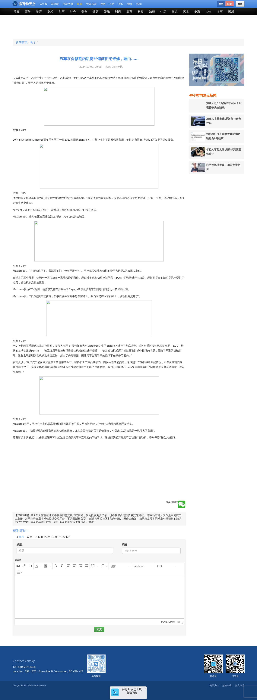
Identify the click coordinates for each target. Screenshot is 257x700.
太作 (21, 536)
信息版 (43, 3)
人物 (208, 11)
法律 (152, 11)
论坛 (121, 3)
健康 (96, 11)
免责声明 (239, 685)
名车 (220, 11)
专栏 (112, 3)
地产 (39, 11)
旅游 (175, 11)
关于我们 (214, 685)
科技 (141, 11)
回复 (99, 629)
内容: (18, 559)
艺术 (186, 11)
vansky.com (39, 685)
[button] (18, 566)
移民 (17, 11)
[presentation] (18, 566)
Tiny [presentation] (178, 621)
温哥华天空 (27, 4)
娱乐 (130, 3)
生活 (163, 11)
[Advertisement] (101, 27)
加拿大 (40, 345)
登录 (221, 3)
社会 (73, 11)
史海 (197, 11)
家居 (231, 11)
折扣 (139, 3)
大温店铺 (91, 3)
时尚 (118, 11)
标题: (20, 544)
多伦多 (84, 289)
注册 (229, 3)
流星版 (55, 3)
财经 (50, 11)
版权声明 (226, 685)
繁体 (240, 3)
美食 (84, 11)
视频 (103, 3)
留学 (28, 11)
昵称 (124, 544)
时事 (62, 11)
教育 (129, 11)
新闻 (79, 3)
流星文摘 (68, 3)
